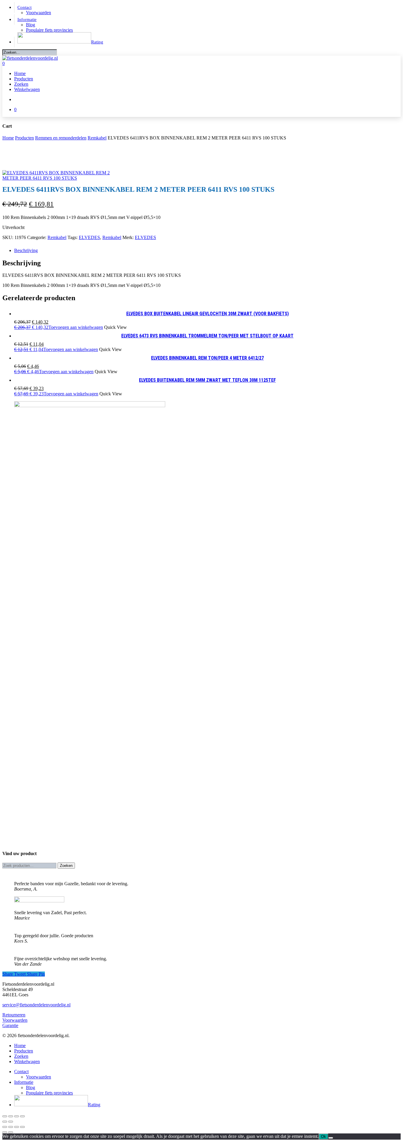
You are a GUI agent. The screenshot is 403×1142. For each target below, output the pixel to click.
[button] (58, 327)
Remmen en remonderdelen (60, 137)
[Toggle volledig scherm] (10, 1116)
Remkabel (97, 137)
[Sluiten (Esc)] (22, 1116)
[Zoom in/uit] (4, 1116)
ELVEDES (89, 237)
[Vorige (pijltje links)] (4, 1121)
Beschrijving (26, 250)
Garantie (10, 1025)
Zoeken (66, 865)
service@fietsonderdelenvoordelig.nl (36, 1004)
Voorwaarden (14, 1020)
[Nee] (330, 1138)
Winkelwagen (27, 1061)
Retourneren (13, 1014)
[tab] (207, 250)
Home (8, 137)
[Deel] (16, 1116)
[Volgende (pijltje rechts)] (10, 1121)
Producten (24, 137)
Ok (323, 1136)
